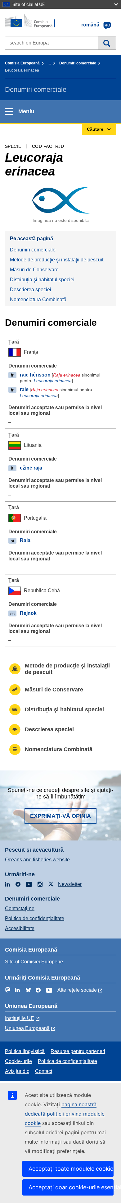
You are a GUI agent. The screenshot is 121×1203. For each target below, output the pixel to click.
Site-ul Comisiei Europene (34, 961)
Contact (43, 1071)
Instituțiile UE (19, 1018)
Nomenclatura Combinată (38, 299)
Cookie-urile (18, 1061)
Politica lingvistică (25, 1051)
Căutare (107, 42)
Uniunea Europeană (27, 1028)
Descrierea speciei (30, 289)
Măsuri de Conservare (34, 269)
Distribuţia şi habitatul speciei (42, 279)
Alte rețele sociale (77, 990)
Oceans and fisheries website (37, 859)
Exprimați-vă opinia (60, 816)
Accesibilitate (19, 928)
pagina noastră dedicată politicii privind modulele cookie (65, 1113)
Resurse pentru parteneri (78, 1051)
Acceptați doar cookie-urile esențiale (71, 1187)
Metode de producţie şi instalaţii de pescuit (56, 259)
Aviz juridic (17, 1071)
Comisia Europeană (22, 63)
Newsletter (70, 884)
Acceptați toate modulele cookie (71, 1168)
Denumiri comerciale (77, 63)
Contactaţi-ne (19, 908)
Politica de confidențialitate (34, 918)
